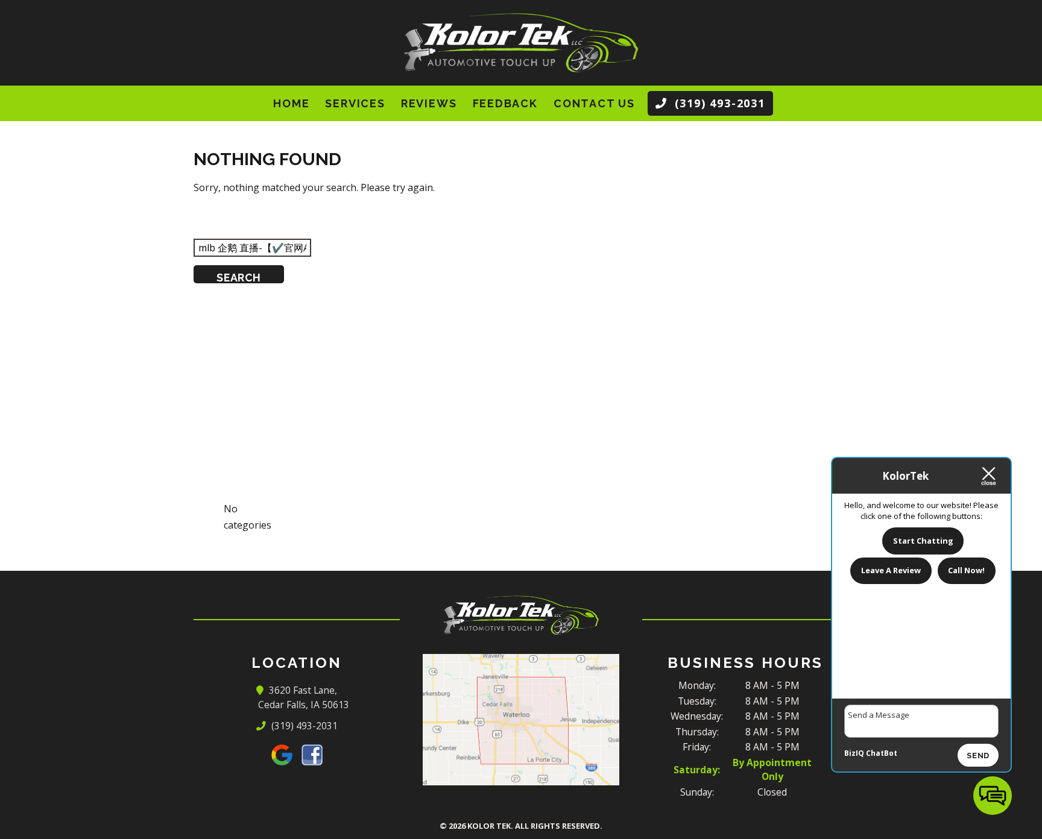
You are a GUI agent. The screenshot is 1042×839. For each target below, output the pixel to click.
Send (978, 755)
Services (355, 103)
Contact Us (594, 103)
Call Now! (966, 570)
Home (291, 103)
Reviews (429, 103)
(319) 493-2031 (304, 725)
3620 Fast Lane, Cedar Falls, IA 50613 (303, 697)
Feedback (505, 103)
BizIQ (854, 753)
